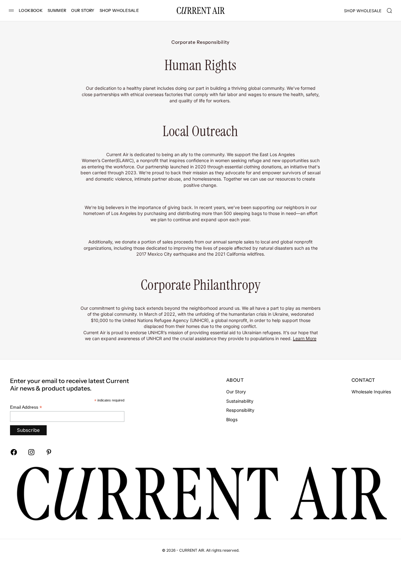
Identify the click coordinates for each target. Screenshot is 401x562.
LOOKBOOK (31, 10)
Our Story (236, 391)
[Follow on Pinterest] (49, 452)
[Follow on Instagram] (31, 452)
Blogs (231, 419)
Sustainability (239, 401)
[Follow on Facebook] (14, 452)
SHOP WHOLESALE (119, 10)
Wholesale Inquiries (371, 391)
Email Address (26, 407)
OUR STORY (82, 10)
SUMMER (57, 10)
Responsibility (240, 410)
